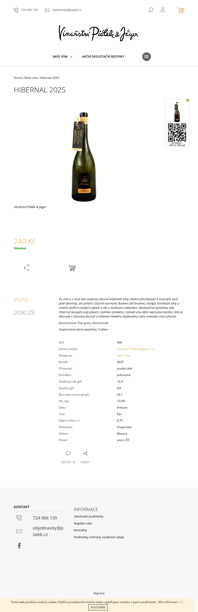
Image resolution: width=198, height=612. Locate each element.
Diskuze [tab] (24, 312)
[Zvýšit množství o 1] (28, 265)
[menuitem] (62, 56)
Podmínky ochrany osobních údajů (99, 537)
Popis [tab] (21, 300)
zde (180, 602)
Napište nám (83, 523)
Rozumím (98, 607)
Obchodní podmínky (89, 516)
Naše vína (123, 355)
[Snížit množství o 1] (28, 270)
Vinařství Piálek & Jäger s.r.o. (136, 349)
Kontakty (80, 530)
